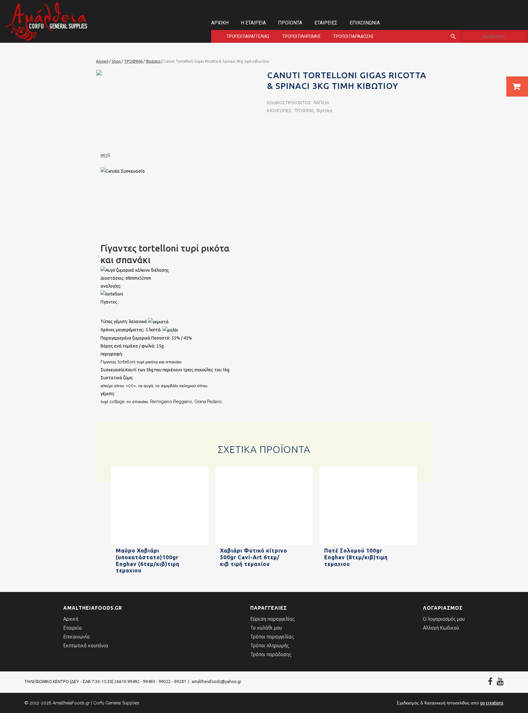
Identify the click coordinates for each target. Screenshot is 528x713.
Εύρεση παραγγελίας (272, 619)
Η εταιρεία (253, 23)
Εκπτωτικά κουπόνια (85, 645)
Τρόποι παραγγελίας (248, 36)
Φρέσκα (324, 110)
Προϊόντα (290, 23)
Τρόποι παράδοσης (353, 36)
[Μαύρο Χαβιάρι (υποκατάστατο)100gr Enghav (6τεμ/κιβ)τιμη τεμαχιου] (159, 544)
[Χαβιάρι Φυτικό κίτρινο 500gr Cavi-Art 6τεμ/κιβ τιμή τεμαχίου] (264, 544)
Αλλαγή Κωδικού (441, 627)
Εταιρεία (72, 627)
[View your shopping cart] (517, 86)
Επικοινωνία (365, 23)
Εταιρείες (325, 23)
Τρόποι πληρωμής (301, 36)
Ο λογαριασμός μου (444, 619)
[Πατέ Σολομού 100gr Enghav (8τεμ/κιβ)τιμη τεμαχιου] (368, 544)
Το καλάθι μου (266, 627)
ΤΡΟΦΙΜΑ (304, 110)
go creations (492, 702)
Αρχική (220, 23)
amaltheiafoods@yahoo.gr (216, 681)
